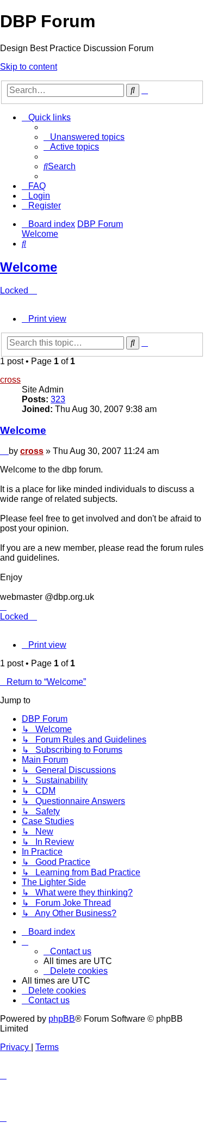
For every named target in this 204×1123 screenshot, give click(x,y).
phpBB (61, 1018)
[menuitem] (84, 137)
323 (58, 399)
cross (10, 379)
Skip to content (28, 66)
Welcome (28, 267)
